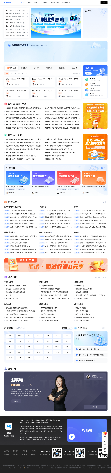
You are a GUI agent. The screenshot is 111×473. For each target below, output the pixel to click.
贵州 (10, 341)
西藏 (19, 358)
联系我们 (15, 451)
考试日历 (87, 11)
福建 (48, 336)
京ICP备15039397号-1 (17, 468)
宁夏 (67, 347)
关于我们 (6, 451)
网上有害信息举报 (104, 465)
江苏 (19, 347)
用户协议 (24, 455)
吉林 (29, 347)
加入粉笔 (24, 451)
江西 (38, 347)
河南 (48, 341)
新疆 (29, 358)
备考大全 (97, 277)
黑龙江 (57, 341)
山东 (19, 352)
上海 (48, 352)
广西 (67, 336)
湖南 (10, 347)
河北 (38, 341)
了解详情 (15, 401)
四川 (67, 352)
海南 (29, 341)
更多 (102, 168)
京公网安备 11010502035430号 (32, 468)
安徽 (19, 336)
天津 (10, 358)
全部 (104, 202)
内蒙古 (57, 347)
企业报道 (33, 451)
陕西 (38, 352)
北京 (29, 336)
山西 (29, 352)
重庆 (38, 336)
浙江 (48, 358)
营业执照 (103, 468)
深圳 (57, 352)
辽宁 (48, 347)
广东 (57, 336)
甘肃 (19, 341)
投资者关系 (34, 455)
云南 (38, 358)
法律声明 (6, 455)
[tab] (11, 68)
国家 (10, 336)
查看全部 (94, 407)
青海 (10, 352)
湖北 (67, 341)
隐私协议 (15, 455)
